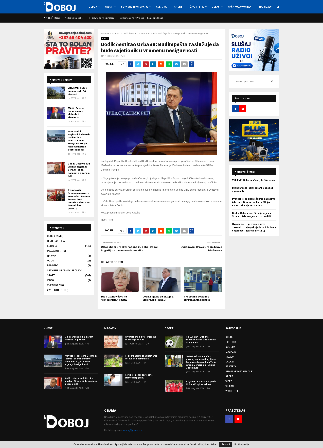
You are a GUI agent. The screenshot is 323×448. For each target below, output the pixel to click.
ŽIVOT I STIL (197, 6)
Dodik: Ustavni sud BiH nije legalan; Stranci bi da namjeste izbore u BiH (79, 169)
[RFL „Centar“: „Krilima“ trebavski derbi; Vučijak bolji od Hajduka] (174, 342)
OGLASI (216, 6)
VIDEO (50, 280)
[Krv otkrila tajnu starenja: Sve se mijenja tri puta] (113, 342)
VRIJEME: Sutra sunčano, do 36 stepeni (77, 91)
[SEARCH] (272, 81)
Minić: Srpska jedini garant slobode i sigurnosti (76, 113)
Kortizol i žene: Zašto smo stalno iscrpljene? (139, 376)
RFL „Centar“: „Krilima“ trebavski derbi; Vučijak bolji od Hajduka (201, 340)
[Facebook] (229, 419)
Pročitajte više (242, 444)
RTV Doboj (75, 98)
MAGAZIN (52, 251)
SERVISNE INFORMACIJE (134, 6)
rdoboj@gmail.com (133, 430)
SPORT (178, 6)
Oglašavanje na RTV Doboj (132, 18)
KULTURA (161, 6)
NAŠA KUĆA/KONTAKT (240, 6)
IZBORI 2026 (265, 6)
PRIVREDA (52, 265)
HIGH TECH (53, 241)
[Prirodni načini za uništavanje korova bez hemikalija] (113, 361)
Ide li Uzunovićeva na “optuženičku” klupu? (114, 298)
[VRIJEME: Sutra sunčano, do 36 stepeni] (56, 93)
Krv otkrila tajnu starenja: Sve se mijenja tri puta (140, 338)
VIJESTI (108, 6)
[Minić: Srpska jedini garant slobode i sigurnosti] (56, 113)
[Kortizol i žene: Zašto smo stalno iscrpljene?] (113, 380)
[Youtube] (238, 419)
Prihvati (226, 444)
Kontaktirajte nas (155, 18)
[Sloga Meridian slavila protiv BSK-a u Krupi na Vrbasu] (174, 386)
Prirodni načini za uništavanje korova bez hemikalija (141, 357)
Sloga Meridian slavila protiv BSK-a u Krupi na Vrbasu (201, 383)
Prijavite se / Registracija (102, 18)
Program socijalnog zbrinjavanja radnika (197, 298)
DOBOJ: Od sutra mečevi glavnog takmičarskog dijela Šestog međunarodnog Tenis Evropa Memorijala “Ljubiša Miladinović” (201, 362)
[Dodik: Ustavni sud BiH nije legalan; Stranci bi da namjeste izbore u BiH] (56, 168)
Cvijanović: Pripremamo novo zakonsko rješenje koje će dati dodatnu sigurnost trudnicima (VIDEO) (79, 199)
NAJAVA (51, 255)
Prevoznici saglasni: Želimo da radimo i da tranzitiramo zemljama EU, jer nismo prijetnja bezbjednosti (79, 140)
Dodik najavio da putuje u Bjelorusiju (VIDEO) (157, 298)
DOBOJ (93, 6)
